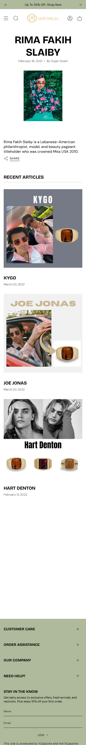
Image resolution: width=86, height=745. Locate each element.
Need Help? (14, 676)
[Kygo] (43, 228)
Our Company (17, 660)
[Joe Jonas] (43, 333)
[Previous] (6, 5)
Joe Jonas (15, 383)
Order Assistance (22, 644)
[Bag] (79, 18)
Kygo (10, 278)
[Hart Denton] (43, 438)
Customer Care (19, 629)
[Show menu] (6, 18)
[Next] (80, 5)
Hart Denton (19, 488)
